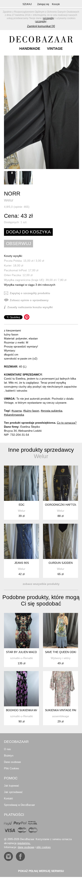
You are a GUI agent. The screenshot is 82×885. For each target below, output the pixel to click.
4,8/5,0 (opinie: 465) (16, 206)
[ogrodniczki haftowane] (60, 483)
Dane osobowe (12, 761)
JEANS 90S (21, 562)
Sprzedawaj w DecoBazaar (19, 804)
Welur (8, 200)
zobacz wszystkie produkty (41, 583)
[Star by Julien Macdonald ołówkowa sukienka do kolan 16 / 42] (21, 630)
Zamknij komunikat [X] (41, 26)
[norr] (41, 112)
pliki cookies (43, 847)
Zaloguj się (43, 4)
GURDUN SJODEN (61, 562)
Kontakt (8, 798)
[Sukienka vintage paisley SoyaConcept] (60, 688)
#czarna (17, 410)
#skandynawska (14, 414)
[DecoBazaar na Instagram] (8, 856)
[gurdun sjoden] (60, 541)
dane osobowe (26, 847)
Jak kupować (11, 785)
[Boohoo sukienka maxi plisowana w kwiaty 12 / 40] (21, 688)
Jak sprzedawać (13, 792)
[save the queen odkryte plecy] (60, 630)
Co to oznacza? (67, 422)
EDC (21, 504)
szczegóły (48, 18)
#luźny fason (31, 410)
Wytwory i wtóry (60, 658)
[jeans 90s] (21, 541)
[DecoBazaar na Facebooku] (20, 856)
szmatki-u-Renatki (21, 658)
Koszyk (56, 4)
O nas (7, 749)
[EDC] (21, 483)
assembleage (60, 716)
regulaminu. (24, 843)
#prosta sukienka (51, 410)
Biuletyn (8, 755)
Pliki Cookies (11, 768)
